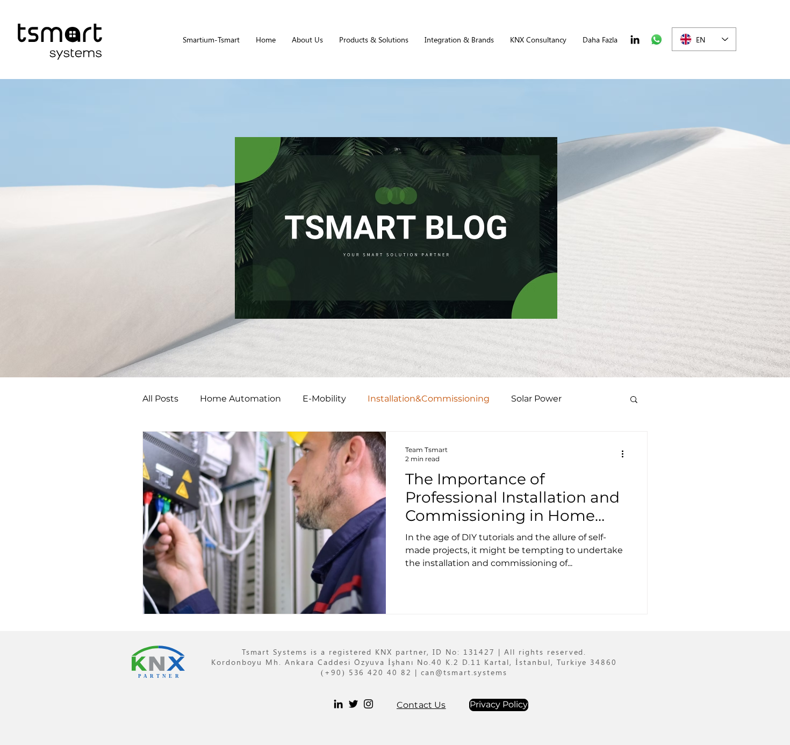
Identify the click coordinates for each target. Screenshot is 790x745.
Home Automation (240, 398)
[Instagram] (368, 704)
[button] (373, 40)
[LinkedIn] (635, 39)
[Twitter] (353, 704)
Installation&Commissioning (429, 398)
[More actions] (626, 453)
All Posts (160, 398)
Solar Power (536, 398)
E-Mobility (324, 398)
